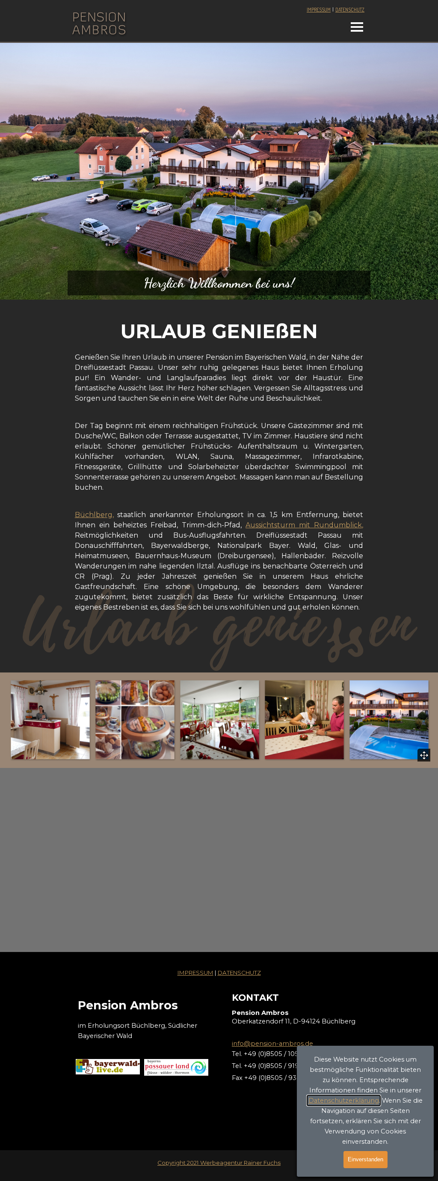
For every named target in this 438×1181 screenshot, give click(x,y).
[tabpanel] (332, 9)
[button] (50, 720)
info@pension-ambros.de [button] (272, 1043)
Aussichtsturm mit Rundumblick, (304, 525)
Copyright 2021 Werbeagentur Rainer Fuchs (219, 1162)
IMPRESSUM (319, 9)
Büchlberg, (94, 515)
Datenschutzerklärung (343, 1100)
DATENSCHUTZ (349, 9)
